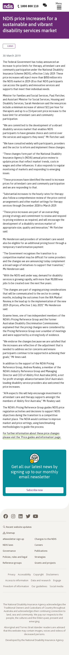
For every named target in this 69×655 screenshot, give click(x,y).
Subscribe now (44, 490)
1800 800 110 (29, 6)
